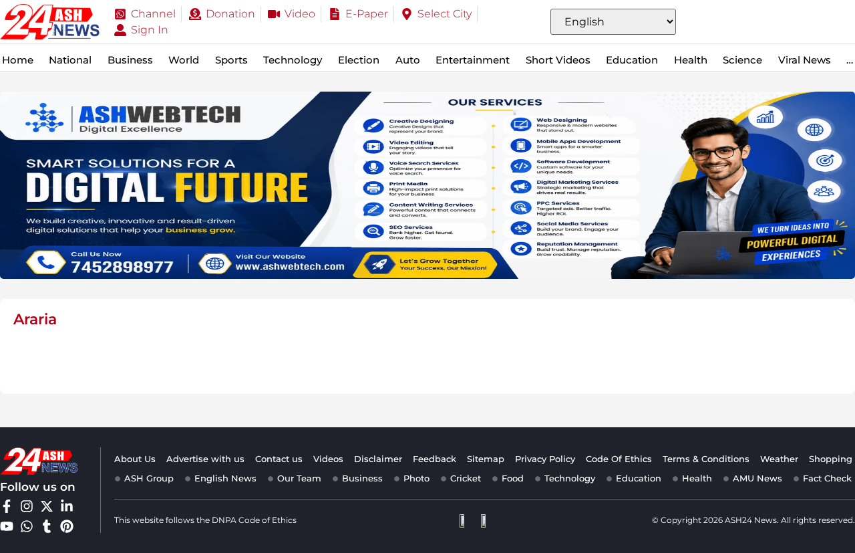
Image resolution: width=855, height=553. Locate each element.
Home (17, 59)
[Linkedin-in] (66, 506)
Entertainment (473, 59)
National (70, 59)
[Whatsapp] (26, 526)
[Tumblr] (46, 526)
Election (358, 59)
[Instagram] (26, 506)
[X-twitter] (46, 506)
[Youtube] (6, 526)
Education (632, 59)
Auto (407, 59)
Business (130, 59)
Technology (292, 59)
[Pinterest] (66, 526)
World (183, 59)
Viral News (804, 59)
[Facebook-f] (6, 506)
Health (690, 59)
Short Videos (558, 59)
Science (742, 59)
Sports (231, 59)
